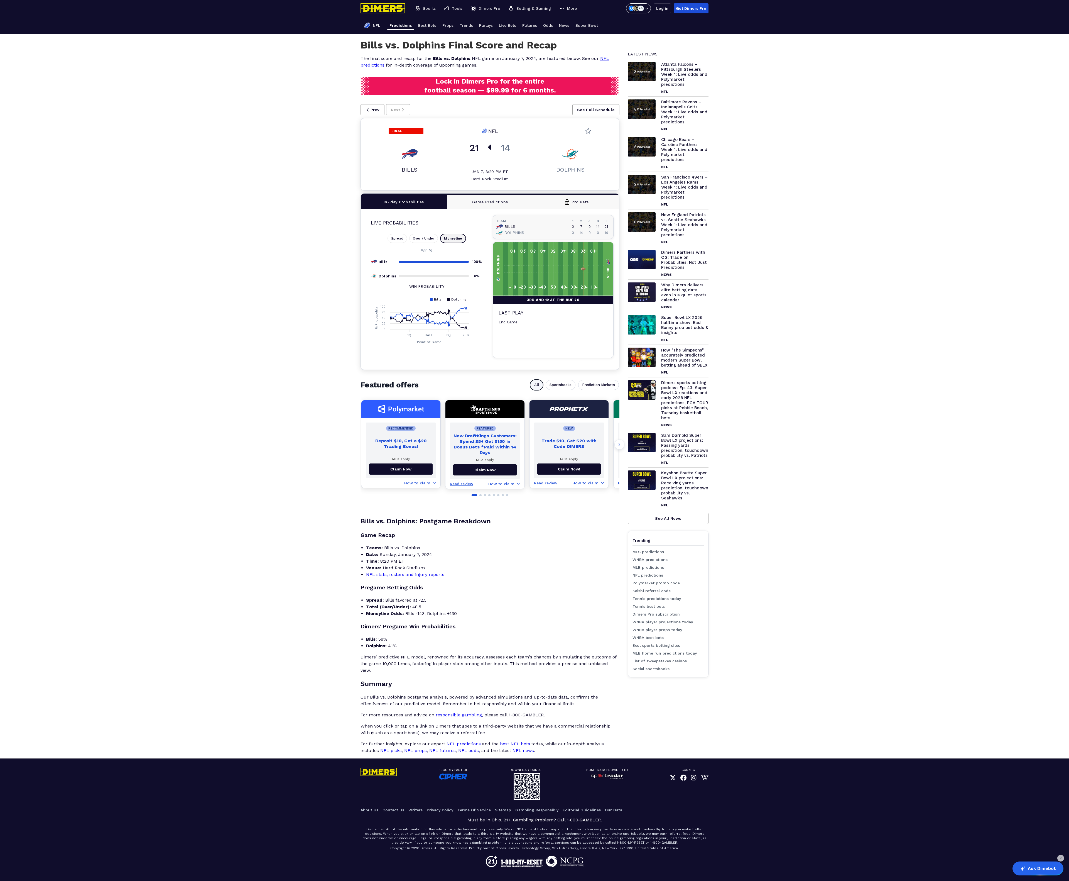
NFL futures (442, 750)
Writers (415, 810)
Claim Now (400, 469)
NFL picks (391, 750)
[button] (372, 109)
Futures (529, 25)
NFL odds (468, 750)
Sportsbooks (561, 385)
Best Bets (427, 25)
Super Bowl (586, 25)
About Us (369, 810)
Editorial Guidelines (582, 810)
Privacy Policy (440, 810)
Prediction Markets (598, 385)
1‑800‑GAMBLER (584, 820)
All (536, 385)
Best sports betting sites (656, 645)
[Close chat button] (1060, 858)
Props (447, 25)
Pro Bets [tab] (580, 202)
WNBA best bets (648, 637)
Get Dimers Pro (691, 8)
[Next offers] (619, 445)
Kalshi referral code (651, 591)
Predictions (400, 25)
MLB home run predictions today (664, 653)
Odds (548, 25)
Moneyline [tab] (453, 238)
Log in (662, 8)
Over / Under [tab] (423, 238)
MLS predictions (648, 552)
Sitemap (503, 810)
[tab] (404, 202)
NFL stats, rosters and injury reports (405, 574)
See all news (668, 518)
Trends (466, 25)
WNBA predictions (650, 559)
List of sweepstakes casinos (659, 661)
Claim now (485, 470)
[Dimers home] (383, 8)
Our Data (613, 810)
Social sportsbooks (651, 669)
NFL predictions (464, 743)
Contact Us (393, 810)
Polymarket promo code (656, 583)
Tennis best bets (648, 606)
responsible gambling (459, 715)
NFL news (523, 750)
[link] (673, 777)
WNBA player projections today (662, 622)
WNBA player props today (657, 630)
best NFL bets (515, 743)
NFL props (415, 750)
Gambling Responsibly (536, 810)
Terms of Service (474, 810)
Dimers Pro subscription (656, 614)
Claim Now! (569, 469)
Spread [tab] (397, 238)
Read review (461, 484)
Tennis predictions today (656, 598)
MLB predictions (648, 567)
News (564, 25)
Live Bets (507, 25)
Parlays (486, 25)
